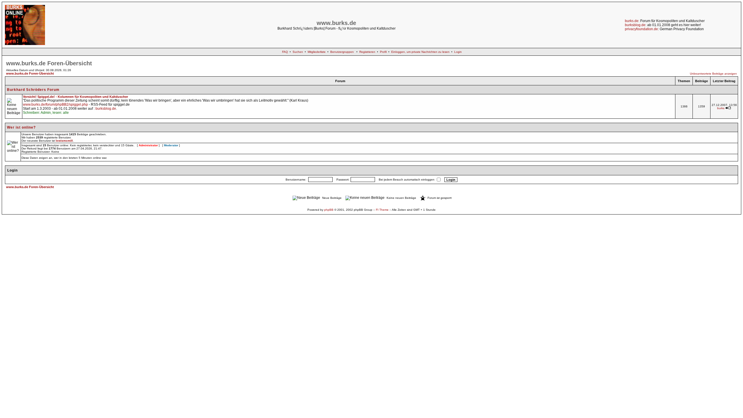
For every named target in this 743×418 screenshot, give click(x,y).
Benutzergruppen (342, 51)
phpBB (328, 209)
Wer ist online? (21, 127)
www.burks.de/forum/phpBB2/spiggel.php (55, 104)
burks (720, 108)
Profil (383, 51)
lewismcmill (64, 140)
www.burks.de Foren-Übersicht (30, 73)
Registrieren (367, 51)
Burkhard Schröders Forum (33, 90)
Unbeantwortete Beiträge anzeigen (713, 73)
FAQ (285, 51)
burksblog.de (635, 25)
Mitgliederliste (317, 51)
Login (458, 51)
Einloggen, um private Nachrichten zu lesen (420, 51)
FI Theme (382, 209)
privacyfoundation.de (641, 29)
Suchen (298, 51)
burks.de (632, 21)
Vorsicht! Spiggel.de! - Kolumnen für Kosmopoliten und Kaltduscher (75, 96)
